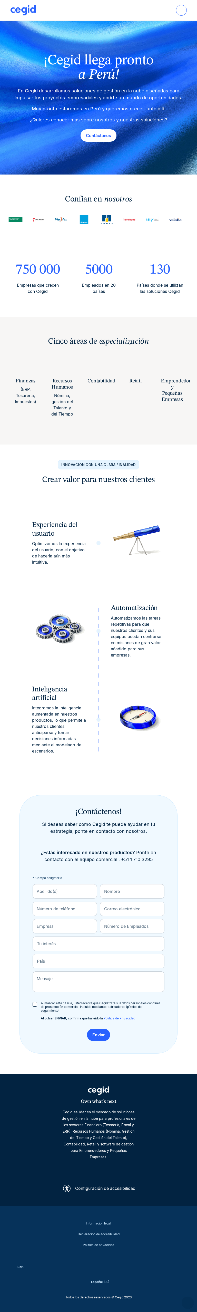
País (41, 961)
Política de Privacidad (119, 1018)
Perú (20, 1267)
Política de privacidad (98, 1245)
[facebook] (123, 1169)
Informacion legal (98, 1223)
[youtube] (86, 1169)
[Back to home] (23, 10)
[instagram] (98, 1169)
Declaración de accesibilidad (99, 1234)
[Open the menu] (181, 10)
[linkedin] (74, 1169)
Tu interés (46, 943)
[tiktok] (111, 1169)
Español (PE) (100, 1282)
